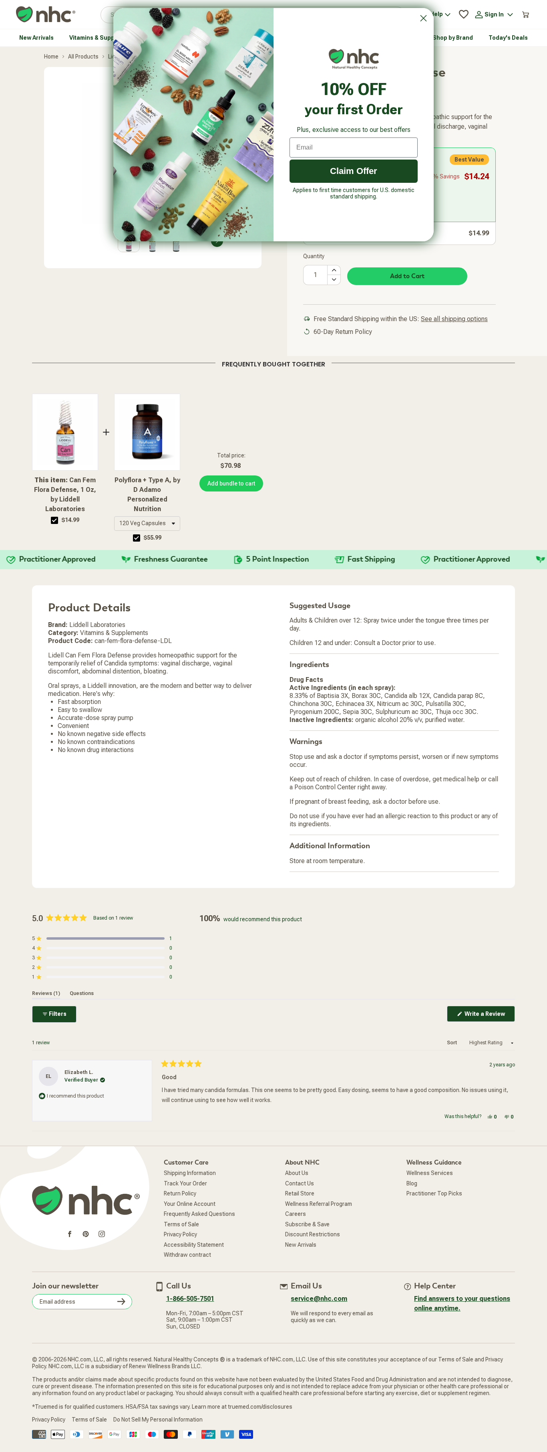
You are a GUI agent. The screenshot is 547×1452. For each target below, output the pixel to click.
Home (51, 56)
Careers (295, 1214)
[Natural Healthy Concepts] (45, 15)
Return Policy (180, 1193)
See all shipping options (454, 319)
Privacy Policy (180, 1234)
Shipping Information (190, 1173)
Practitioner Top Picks (434, 1193)
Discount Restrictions (312, 1234)
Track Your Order (185, 1183)
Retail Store (299, 1193)
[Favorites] (464, 14)
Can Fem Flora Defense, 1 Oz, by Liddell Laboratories (65, 494)
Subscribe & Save (307, 1224)
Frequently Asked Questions (199, 1214)
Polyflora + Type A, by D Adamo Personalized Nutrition (147, 494)
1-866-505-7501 (190, 1298)
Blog (411, 1183)
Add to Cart (407, 276)
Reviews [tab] (46, 993)
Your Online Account (189, 1204)
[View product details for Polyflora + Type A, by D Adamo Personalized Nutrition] (147, 432)
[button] (147, 523)
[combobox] (147, 523)
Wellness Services (429, 1173)
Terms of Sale (181, 1224)
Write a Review (489, 1016)
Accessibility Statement (194, 1245)
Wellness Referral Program (318, 1204)
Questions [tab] (82, 993)
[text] (273, 363)
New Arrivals (300, 1245)
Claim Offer (353, 171)
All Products (83, 56)
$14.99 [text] (70, 520)
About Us (296, 1173)
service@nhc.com (319, 1298)
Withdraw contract (187, 1255)
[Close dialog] (423, 18)
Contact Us (299, 1183)
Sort (452, 1043)
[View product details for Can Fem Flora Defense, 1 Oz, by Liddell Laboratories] (65, 432)
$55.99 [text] (152, 537)
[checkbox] (54, 520)
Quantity (313, 256)
